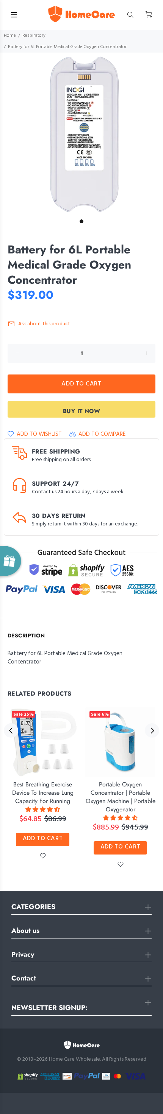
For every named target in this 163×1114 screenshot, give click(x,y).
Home (10, 35)
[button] (42, 809)
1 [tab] (81, 221)
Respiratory (33, 35)
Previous (11, 730)
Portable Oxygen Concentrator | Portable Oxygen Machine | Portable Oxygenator (120, 797)
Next (152, 730)
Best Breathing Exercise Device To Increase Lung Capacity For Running (43, 792)
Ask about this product (44, 324)
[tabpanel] (81, 134)
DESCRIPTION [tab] (26, 635)
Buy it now (81, 411)
